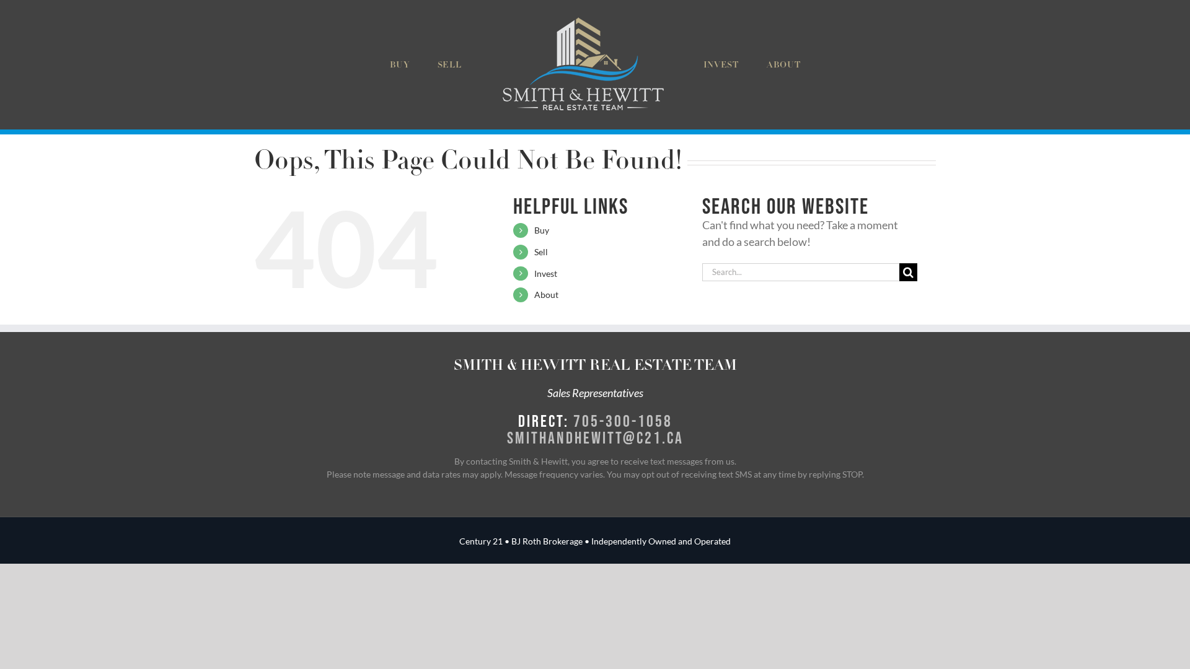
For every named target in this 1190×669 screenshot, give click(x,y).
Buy (541, 230)
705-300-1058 (622, 420)
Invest (545, 273)
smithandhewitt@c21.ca (595, 437)
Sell (541, 252)
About (546, 294)
